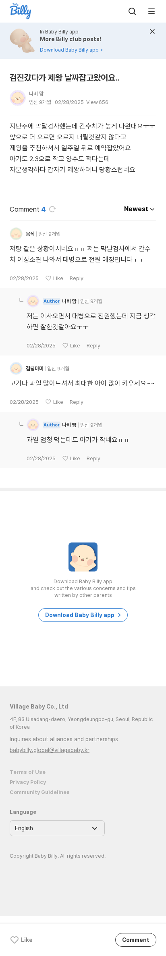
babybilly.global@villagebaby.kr (49, 750)
